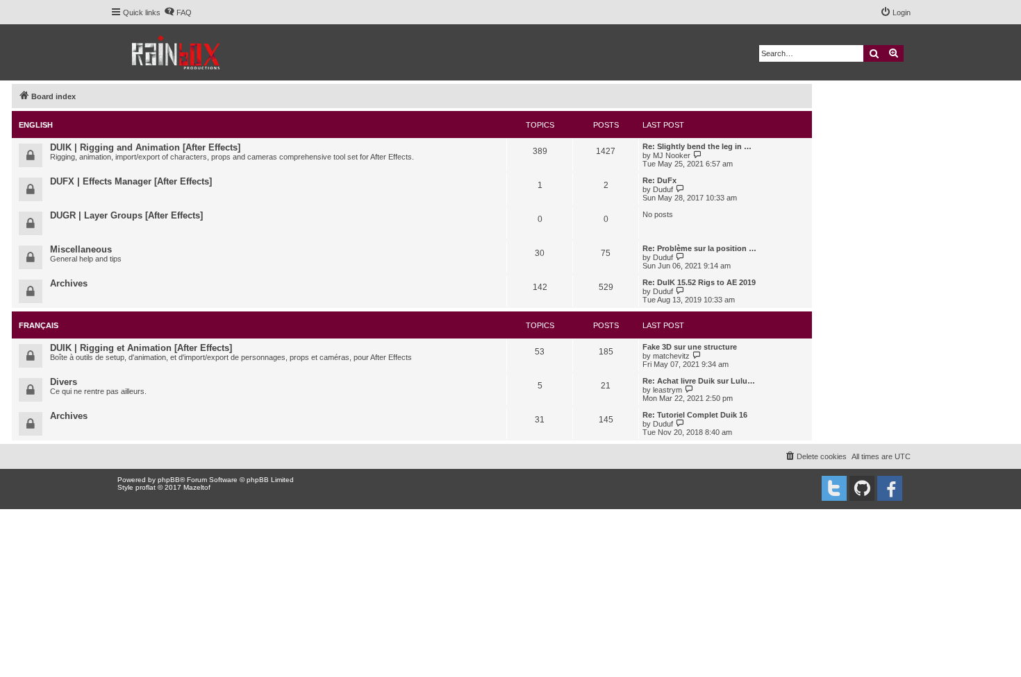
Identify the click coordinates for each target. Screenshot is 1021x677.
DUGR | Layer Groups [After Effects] (126, 215)
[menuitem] (178, 12)
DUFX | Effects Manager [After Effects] (131, 181)
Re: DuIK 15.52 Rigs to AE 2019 (699, 282)
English (36, 125)
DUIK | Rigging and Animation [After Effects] (145, 147)
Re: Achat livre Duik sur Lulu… (698, 381)
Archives (69, 283)
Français (38, 325)
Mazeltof (196, 487)
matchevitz (671, 356)
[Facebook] (889, 488)
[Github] (861, 488)
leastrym (667, 390)
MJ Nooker (671, 155)
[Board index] (176, 52)
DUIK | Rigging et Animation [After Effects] (141, 348)
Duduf (663, 189)
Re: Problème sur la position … (699, 248)
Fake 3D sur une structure (689, 347)
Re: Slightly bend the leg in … (697, 146)
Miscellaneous (81, 249)
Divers (63, 382)
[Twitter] (834, 488)
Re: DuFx (659, 180)
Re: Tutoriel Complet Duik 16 (694, 415)
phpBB (169, 479)
